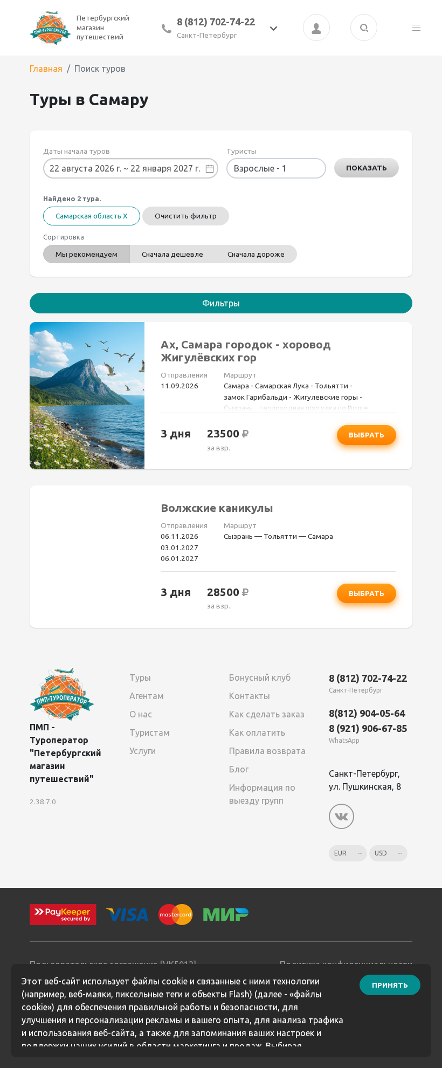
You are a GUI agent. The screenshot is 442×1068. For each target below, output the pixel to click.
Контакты (249, 696)
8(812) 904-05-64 (367, 713)
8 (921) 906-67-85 (368, 728)
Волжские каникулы (217, 508)
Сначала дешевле (172, 254)
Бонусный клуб (260, 677)
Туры (140, 677)
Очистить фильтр (186, 215)
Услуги (142, 751)
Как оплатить (257, 732)
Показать (366, 167)
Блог (238, 769)
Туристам (149, 732)
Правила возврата (267, 751)
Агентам (146, 696)
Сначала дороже (256, 254)
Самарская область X (92, 215)
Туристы (241, 151)
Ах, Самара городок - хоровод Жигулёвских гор (246, 351)
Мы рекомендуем (87, 254)
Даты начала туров (76, 151)
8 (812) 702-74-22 (216, 21)
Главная (46, 68)
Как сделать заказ (267, 714)
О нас (140, 714)
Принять (390, 985)
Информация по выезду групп (262, 794)
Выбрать (366, 434)
